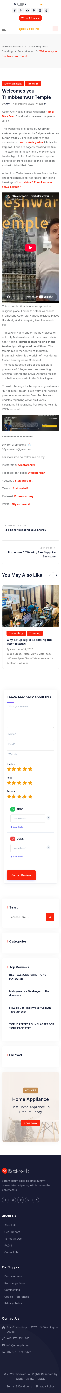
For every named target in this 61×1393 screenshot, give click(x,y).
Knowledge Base (14, 1283)
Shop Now (30, 1123)
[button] (50, 575)
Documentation (13, 1276)
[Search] (55, 28)
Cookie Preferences (16, 1296)
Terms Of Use (13, 1238)
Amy (12, 649)
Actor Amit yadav (31, 142)
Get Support (12, 1232)
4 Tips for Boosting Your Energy (25, 529)
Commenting (12, 1289)
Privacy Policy (13, 1303)
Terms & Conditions (19, 1386)
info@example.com (18, 1345)
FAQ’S (8, 1245)
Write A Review (30, 18)
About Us (10, 1225)
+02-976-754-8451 (19, 1338)
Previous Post (17, 525)
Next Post (46, 548)
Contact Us (11, 1252)
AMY (8, 103)
